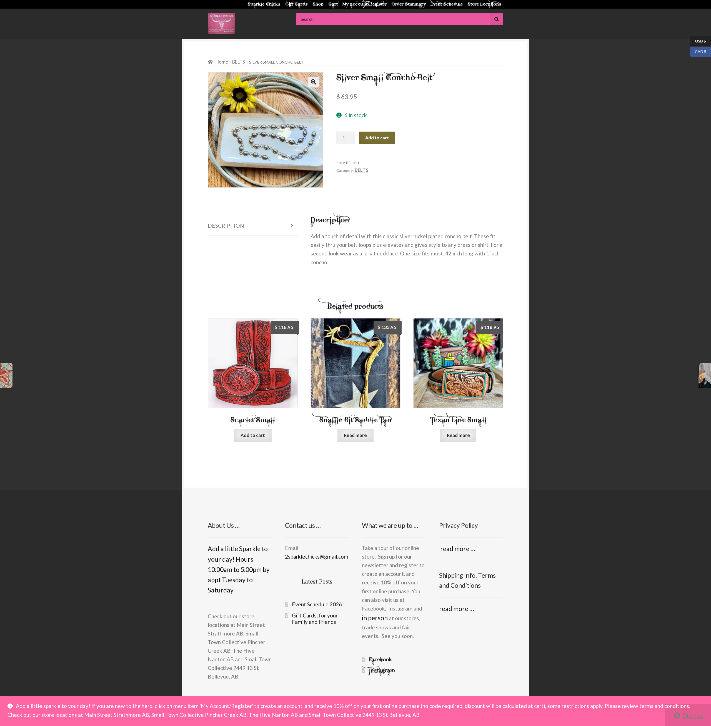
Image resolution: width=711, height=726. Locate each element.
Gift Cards (296, 4)
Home (222, 62)
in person (375, 618)
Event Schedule (446, 4)
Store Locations (484, 4)
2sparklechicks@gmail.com (316, 556)
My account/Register (364, 4)
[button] (313, 82)
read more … (457, 548)
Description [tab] (226, 225)
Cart (333, 4)
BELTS (238, 62)
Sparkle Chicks (264, 4)
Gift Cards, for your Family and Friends (315, 618)
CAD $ (698, 51)
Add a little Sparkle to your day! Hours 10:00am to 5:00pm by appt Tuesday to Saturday (239, 569)
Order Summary (408, 4)
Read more (355, 435)
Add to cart (377, 137)
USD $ (698, 40)
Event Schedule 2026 (317, 604)
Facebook (380, 659)
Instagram (382, 670)
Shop (318, 4)
